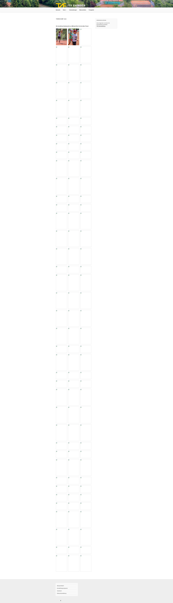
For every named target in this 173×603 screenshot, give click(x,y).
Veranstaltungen (73, 10)
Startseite (58, 10)
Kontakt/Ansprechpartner (62, 588)
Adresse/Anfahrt (60, 585)
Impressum (59, 590)
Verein (64, 10)
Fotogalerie (91, 10)
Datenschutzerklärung (61, 593)
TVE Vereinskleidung (101, 26)
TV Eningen (77, 5)
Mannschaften (82, 10)
